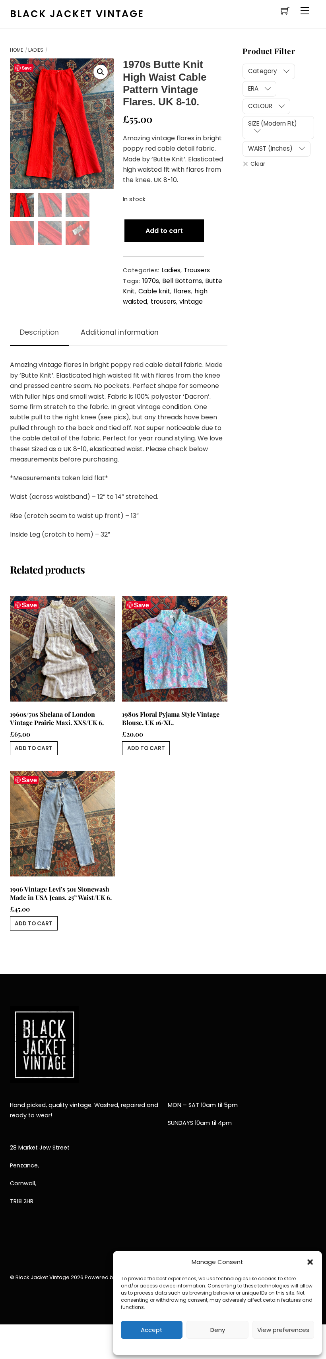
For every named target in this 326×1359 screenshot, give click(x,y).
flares (182, 291)
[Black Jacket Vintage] (44, 1077)
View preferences (283, 1330)
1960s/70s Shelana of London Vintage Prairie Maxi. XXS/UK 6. (57, 718)
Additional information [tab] (120, 332)
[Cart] (285, 11)
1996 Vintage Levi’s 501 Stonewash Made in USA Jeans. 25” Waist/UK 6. (61, 893)
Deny (217, 1330)
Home (16, 50)
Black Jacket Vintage (43, 1277)
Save (27, 68)
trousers (163, 301)
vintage (191, 301)
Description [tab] (39, 332)
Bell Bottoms (182, 280)
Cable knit (154, 291)
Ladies (35, 50)
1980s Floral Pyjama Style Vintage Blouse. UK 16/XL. (170, 718)
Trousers (197, 270)
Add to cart (164, 230)
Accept (152, 1330)
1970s (150, 280)
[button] (310, 1262)
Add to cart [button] (33, 748)
